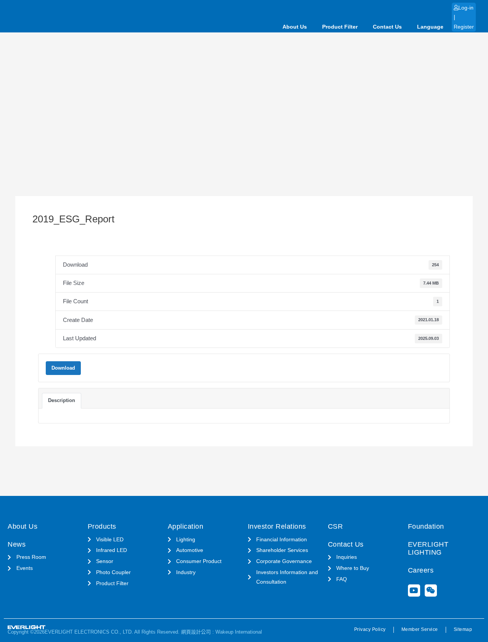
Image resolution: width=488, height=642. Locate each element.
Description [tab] (61, 400)
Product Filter (340, 27)
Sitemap (463, 629)
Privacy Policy (370, 629)
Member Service (419, 629)
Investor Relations (277, 526)
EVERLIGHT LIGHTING (428, 549)
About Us (295, 27)
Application (186, 526)
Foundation (426, 526)
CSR (335, 526)
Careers (421, 570)
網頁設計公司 (196, 632)
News (17, 544)
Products (102, 526)
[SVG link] (27, 627)
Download (63, 368)
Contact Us (387, 27)
